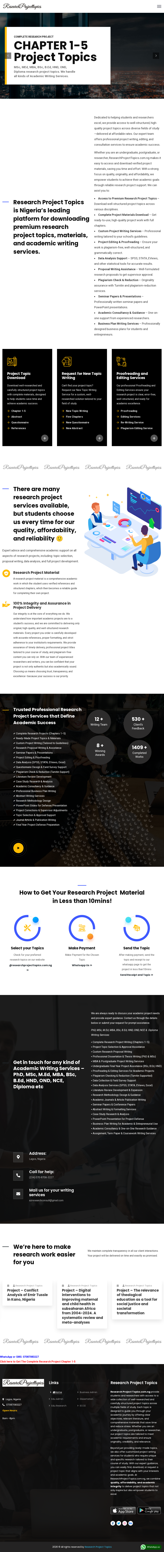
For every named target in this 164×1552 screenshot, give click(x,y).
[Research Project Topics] (21, 6)
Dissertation (86, 1399)
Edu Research (58, 1405)
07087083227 (14, 1404)
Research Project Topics (29, 1285)
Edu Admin (57, 1399)
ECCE (83, 1405)
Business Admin (88, 1392)
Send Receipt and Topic (135, 975)
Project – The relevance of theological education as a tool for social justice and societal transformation (138, 1302)
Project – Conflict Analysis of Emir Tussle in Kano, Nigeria (27, 1295)
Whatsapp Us (80, 965)
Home (58, 1392)
